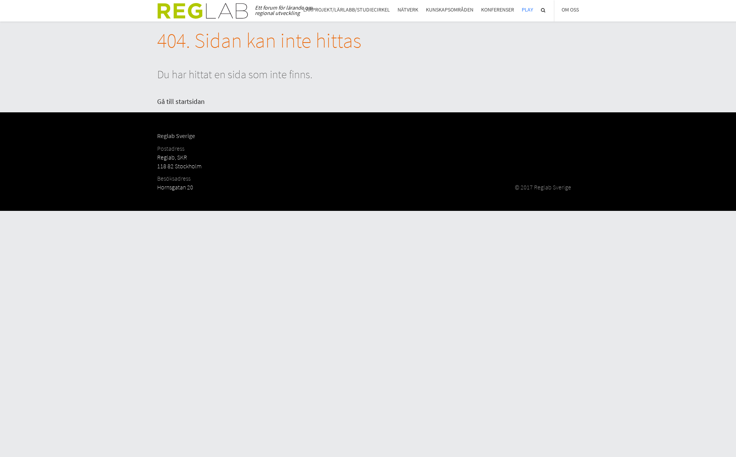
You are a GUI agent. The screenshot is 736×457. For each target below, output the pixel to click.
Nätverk (408, 10)
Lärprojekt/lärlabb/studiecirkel (346, 10)
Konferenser (497, 10)
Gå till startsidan (181, 101)
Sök (543, 10)
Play (527, 10)
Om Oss (570, 10)
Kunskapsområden (449, 10)
